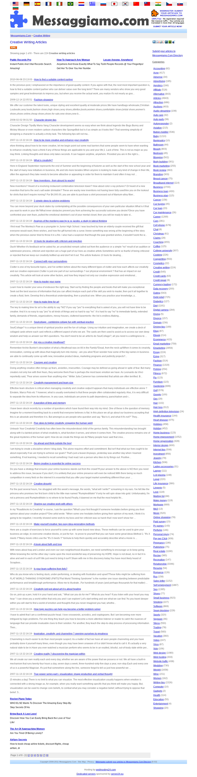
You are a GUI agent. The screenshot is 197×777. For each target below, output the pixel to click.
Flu (155, 377)
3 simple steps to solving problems (52, 200)
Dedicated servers (86, 774)
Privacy (91, 762)
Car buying (159, 204)
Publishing (158, 547)
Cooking (157, 254)
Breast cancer (160, 178)
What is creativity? (43, 160)
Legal (156, 479)
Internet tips (159, 449)
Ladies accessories (163, 466)
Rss (155, 576)
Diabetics (158, 301)
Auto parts (158, 119)
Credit (156, 271)
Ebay (156, 331)
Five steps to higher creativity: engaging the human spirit (63, 423)
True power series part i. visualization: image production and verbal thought (73, 674)
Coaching (158, 242)
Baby (156, 136)
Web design (159, 653)
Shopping (158, 708)
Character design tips (45, 120)
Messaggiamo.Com (21, 35)
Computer (158, 686)
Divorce (157, 318)
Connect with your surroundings (50, 261)
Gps (155, 398)
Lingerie (157, 487)
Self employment (162, 585)
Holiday (157, 428)
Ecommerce (159, 339)
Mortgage (158, 504)
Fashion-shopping (43, 99)
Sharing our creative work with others (53, 504)
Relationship (160, 564)
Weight (157, 669)
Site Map (82, 762)
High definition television (166, 411)
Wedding (158, 665)
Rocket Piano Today (21, 699)
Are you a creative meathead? (49, 342)
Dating (156, 293)
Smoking (158, 602)
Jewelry (157, 458)
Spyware (158, 619)
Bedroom (158, 153)
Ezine (156, 356)
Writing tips (159, 682)
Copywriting (159, 259)
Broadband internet (163, 182)
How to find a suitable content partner (53, 79)
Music (156, 513)
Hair (155, 403)
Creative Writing (41, 35)
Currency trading (162, 284)
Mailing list (158, 496)
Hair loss (158, 407)
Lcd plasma (159, 475)
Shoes (156, 593)
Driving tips (159, 326)
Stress (156, 623)
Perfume (157, 530)
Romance (158, 572)
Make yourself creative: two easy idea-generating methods (64, 524)
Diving (156, 314)
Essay (156, 352)
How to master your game (47, 281)
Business (158, 187)
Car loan (157, 208)
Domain (157, 322)
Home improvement (163, 437)
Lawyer (157, 470)
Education (158, 699)
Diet (155, 305)
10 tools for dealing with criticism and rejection (58, 241)
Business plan (160, 195)
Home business (161, 432)
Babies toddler (161, 132)
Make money (160, 500)
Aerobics (158, 85)
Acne (156, 72)
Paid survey (159, 521)
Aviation (157, 127)
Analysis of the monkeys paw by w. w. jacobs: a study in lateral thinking (70, 221)
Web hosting (159, 657)
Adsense (158, 77)
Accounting (159, 68)
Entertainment (160, 703)
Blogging (158, 157)
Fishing (157, 369)
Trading (157, 627)
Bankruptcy (159, 140)
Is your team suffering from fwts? (50, 568)
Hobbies (157, 424)
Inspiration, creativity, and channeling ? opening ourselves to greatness (71, 633)
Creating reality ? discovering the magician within (59, 653)
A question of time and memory (50, 402)
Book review (159, 170)
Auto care (158, 115)
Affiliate (157, 89)
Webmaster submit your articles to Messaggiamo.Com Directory (123, 762)
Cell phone (159, 225)
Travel (156, 631)
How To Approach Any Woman (73, 60)
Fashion (157, 360)
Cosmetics (158, 263)
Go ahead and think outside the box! (53, 443)
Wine (156, 674)
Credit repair (159, 280)
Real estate (159, 551)
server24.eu (117, 774)
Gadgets (157, 691)
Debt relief (158, 297)
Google (157, 394)
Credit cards (159, 276)
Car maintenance (162, 212)
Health (156, 695)
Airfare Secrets (18, 739)
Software (158, 606)
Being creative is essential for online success (57, 463)
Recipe (157, 555)
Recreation (159, 559)
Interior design (160, 445)
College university (162, 250)
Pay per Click (160, 538)
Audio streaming (161, 111)
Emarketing (159, 348)
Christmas (158, 233)
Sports (156, 614)
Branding (158, 174)
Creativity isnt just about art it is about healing (57, 589)
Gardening (158, 386)
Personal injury (161, 534)
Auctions (157, 106)
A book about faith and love (48, 544)
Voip (155, 648)
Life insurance (160, 483)
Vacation (157, 636)
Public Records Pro (20, 60)
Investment (159, 453)
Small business (161, 597)
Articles (157, 98)
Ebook (156, 335)
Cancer (157, 199)
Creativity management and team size (53, 382)
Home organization (163, 441)
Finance (157, 365)
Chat (155, 229)
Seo (155, 589)
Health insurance (162, 415)
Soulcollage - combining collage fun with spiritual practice (64, 322)
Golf (155, 390)
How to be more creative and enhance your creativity (61, 140)
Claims (157, 238)
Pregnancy (159, 542)
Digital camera (161, 310)
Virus (156, 644)
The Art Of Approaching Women (27, 729)
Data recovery (160, 288)
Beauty (157, 149)
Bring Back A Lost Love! (23, 714)
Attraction (158, 102)
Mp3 (155, 509)
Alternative (158, 94)
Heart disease (160, 420)
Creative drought (42, 483)
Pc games (158, 525)
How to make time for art (46, 301)
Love (156, 492)
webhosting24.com (106, 769)
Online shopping (162, 517)
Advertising (159, 81)
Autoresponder (161, 123)
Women (157, 678)
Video (156, 640)
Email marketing (161, 343)
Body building (160, 161)
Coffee (156, 246)
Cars (155, 221)
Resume (157, 568)
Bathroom (158, 144)
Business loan (160, 191)
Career (157, 216)
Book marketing (161, 166)
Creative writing (161, 267)
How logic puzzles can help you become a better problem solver (67, 609)
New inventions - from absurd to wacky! (54, 180)
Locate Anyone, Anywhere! (118, 60)
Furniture (158, 382)
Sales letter (159, 581)
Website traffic (160, 661)
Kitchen (157, 462)
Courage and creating (45, 362)
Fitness (157, 373)
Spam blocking (161, 610)
